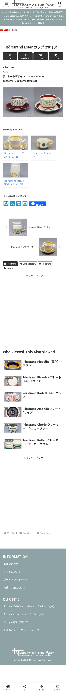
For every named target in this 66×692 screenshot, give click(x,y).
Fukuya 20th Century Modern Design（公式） (30, 606)
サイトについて (12, 571)
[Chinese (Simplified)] (1, 30)
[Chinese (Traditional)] (5, 30)
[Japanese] (12, 30)
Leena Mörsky (29, 263)
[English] (8, 30)
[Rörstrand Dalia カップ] (43, 143)
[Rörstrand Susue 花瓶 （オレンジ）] (15, 170)
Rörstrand (12, 263)
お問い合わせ (11, 563)
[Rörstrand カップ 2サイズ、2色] (15, 143)
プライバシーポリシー (16, 579)
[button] (56, 56)
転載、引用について (15, 587)
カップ (10, 268)
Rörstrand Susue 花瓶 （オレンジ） (14, 182)
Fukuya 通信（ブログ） (17, 622)
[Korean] (15, 30)
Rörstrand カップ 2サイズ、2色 (14, 154)
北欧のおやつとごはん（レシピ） (22, 630)
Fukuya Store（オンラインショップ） (25, 614)
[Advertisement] (33, 311)
